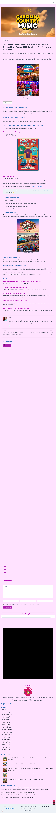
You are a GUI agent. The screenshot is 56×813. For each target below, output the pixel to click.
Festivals (7, 39)
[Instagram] (42, 806)
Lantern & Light (6, 734)
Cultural (5, 719)
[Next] (9, 345)
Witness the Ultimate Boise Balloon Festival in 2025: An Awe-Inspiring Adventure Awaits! (26, 787)
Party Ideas (5, 742)
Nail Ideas (5, 737)
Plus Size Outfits (6, 746)
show (9, 102)
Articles (5, 709)
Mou (10, 317)
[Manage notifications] (2, 810)
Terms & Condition (28, 810)
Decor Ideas (5, 721)
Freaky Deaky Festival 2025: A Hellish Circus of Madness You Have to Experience (25, 779)
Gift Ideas (5, 731)
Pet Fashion (5, 744)
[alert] (28, 652)
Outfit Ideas (5, 741)
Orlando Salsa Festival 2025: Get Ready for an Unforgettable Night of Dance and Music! (13, 332)
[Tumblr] (46, 806)
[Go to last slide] (5, 345)
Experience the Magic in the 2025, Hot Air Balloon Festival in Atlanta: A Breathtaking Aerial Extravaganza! (31, 773)
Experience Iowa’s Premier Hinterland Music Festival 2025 (41, 332)
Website (39, 601)
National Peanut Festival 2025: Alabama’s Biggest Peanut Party (21, 797)
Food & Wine (6, 727)
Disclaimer (23, 808)
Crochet (5, 717)
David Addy (3, 794)
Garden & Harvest (7, 729)
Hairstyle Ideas (6, 732)
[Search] (52, 616)
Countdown (5, 716)
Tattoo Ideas (6, 751)
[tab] (5, 566)
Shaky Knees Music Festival (41, 190)
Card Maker (5, 712)
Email (22, 601)
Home (4, 39)
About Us (27, 806)
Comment (6, 586)
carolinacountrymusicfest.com (36, 186)
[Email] (48, 806)
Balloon (4, 711)
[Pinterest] (44, 806)
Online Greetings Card (8, 739)
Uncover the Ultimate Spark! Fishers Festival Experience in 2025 (22, 763)
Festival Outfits (6, 724)
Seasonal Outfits (6, 749)
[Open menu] (54, 2)
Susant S (3, 787)
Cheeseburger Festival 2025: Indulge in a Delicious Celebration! (21, 792)
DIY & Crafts (5, 722)
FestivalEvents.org (10, 808)
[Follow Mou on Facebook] (9, 326)
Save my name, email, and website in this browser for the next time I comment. (21, 604)
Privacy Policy (32, 808)
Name (5, 601)
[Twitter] (40, 806)
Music (11, 39)
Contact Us (33, 806)
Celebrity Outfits (6, 714)
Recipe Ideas (6, 747)
